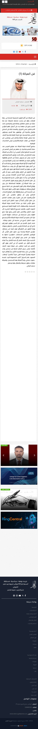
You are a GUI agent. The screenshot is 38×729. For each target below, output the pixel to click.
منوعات (34, 661)
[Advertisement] (19, 295)
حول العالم (33, 638)
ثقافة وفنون (33, 682)
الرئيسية (34, 607)
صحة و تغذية (32, 658)
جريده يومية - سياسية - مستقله (15, 586)
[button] (34, 455)
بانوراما (34, 641)
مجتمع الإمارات (32, 623)
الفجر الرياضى (32, 617)
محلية (34, 668)
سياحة (34, 644)
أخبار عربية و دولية (31, 614)
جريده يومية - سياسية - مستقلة (17, 19)
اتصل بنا (34, 692)
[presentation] (3, 2)
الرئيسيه (31, 64)
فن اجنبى (33, 685)
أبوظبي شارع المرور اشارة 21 (24, 704)
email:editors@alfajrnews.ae (18, 714)
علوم (35, 647)
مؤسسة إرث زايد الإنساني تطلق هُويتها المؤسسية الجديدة (18, 4)
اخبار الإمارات (32, 610)
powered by (14, 726)
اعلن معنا (33, 695)
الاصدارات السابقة (31, 679)
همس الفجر (33, 634)
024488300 (28, 707)
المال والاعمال (32, 620)
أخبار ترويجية (32, 631)
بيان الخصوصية (31, 655)
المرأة (34, 665)
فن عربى (34, 689)
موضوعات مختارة (21, 64)
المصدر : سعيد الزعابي (22, 102)
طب (35, 671)
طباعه (13, 106)
